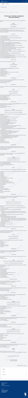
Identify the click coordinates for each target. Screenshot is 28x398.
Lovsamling (2, 3)
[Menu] (26, 1)
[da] (22, 1)
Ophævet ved (4, 374)
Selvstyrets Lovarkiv (4, 391)
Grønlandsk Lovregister (4, 390)
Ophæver (3, 371)
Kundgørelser (7, 3)
